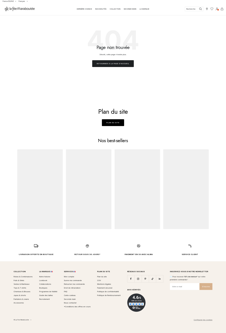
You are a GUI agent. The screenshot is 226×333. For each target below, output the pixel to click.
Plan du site (113, 123)
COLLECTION (115, 9)
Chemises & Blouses (22, 291)
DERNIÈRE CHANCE (84, 9)
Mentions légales (104, 284)
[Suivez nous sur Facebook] (130, 278)
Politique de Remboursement (109, 295)
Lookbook (43, 280)
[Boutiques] (207, 9)
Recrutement (44, 299)
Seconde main (70, 299)
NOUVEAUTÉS (100, 9)
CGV (99, 280)
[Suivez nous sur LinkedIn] (159, 278)
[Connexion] (217, 9)
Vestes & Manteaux (21, 284)
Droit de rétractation (72, 288)
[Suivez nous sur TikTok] (152, 278)
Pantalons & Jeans (21, 299)
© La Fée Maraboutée (21, 320)
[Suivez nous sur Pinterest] (145, 278)
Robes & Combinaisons (23, 277)
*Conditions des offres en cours (77, 307)
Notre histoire (44, 277)
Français (22, 1)
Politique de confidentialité (108, 291)
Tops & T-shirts (20, 288)
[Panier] (222, 9)
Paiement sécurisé (104, 288)
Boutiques (43, 288)
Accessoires (19, 303)
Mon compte (69, 277)
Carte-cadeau (70, 295)
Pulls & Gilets (19, 280)
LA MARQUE (144, 9)
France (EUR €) (8, 1)
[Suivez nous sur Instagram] (138, 278)
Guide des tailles (46, 295)
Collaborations (45, 284)
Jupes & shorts (20, 295)
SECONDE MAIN (130, 9)
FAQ (65, 291)
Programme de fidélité (48, 291)
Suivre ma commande (73, 280)
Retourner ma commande (74, 284)
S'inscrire (206, 286)
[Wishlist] (212, 9)
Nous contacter (70, 303)
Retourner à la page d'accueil (113, 64)
